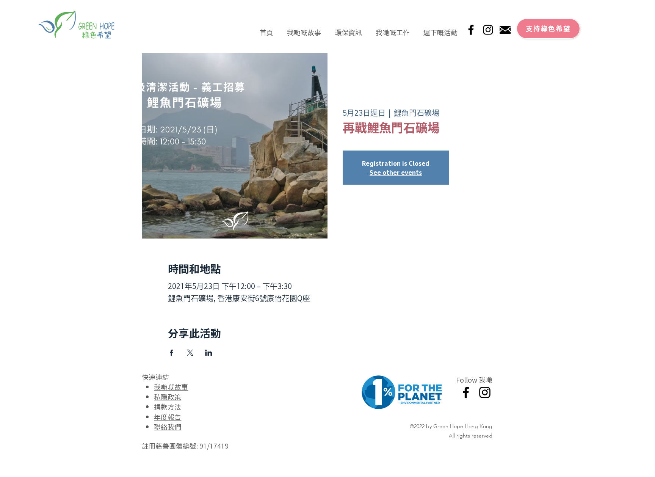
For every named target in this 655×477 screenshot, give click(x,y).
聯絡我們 (167, 426)
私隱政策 (167, 397)
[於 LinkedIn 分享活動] (208, 353)
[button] (304, 28)
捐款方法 (167, 406)
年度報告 (167, 417)
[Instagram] (488, 29)
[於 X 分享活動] (190, 353)
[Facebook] (471, 29)
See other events (396, 172)
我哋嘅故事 (171, 387)
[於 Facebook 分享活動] (171, 353)
